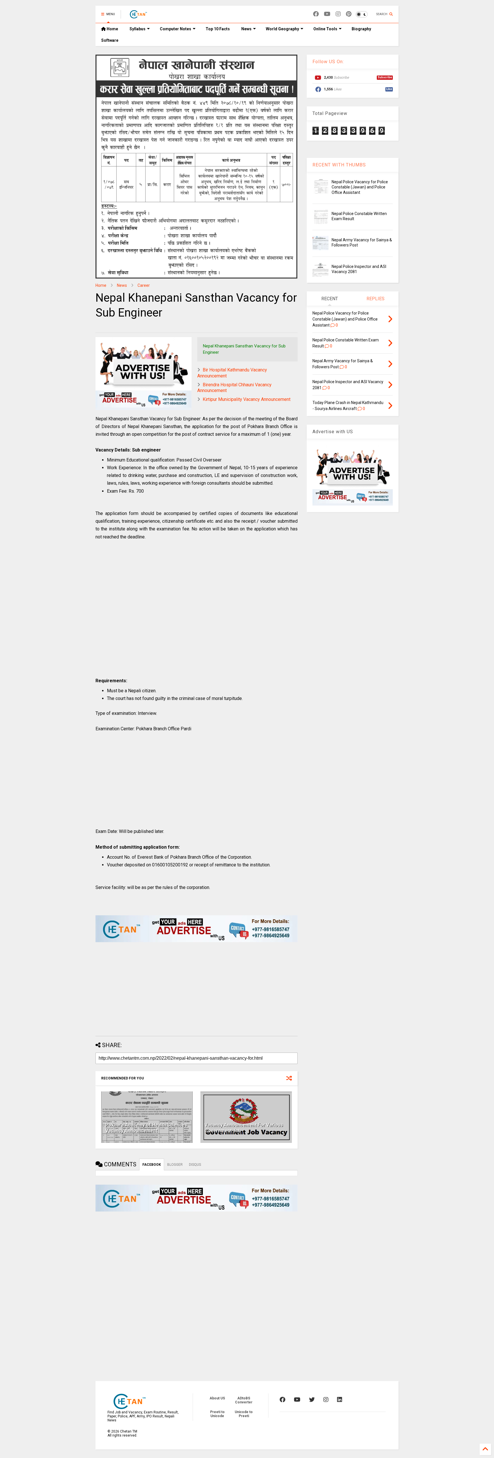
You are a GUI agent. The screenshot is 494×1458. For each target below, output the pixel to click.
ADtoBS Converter (243, 1400)
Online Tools (325, 29)
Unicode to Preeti (244, 1414)
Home (112, 29)
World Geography (282, 29)
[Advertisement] (196, 614)
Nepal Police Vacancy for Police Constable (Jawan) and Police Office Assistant (360, 187)
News (246, 29)
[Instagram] (338, 14)
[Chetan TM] (138, 16)
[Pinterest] (348, 14)
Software (109, 40)
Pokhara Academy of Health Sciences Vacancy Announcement (146, 1128)
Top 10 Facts (218, 29)
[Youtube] (327, 14)
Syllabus (138, 29)
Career (144, 285)
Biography (361, 29)
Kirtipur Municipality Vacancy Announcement (246, 399)
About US (217, 1398)
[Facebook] (316, 14)
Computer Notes (175, 29)
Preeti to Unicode (217, 1414)
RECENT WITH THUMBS (339, 165)
